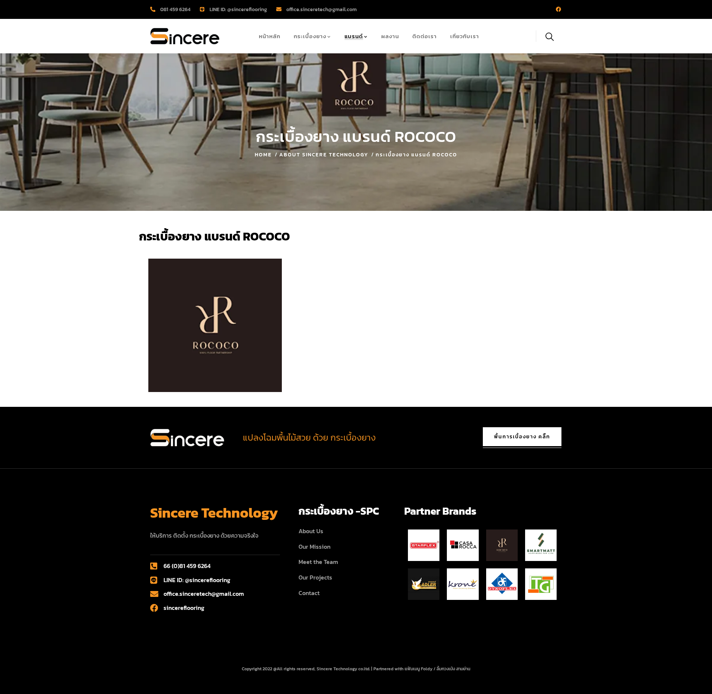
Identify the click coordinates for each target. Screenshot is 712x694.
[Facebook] (558, 9)
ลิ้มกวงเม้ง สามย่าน (453, 668)
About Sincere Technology (323, 155)
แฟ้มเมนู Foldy (418, 668)
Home (263, 155)
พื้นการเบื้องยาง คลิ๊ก (522, 437)
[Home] (185, 36)
